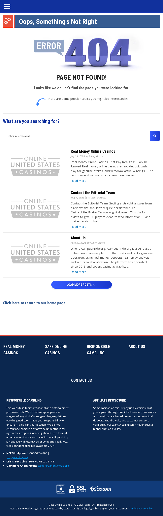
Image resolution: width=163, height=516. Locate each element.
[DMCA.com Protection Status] (60, 489)
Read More (78, 181)
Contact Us (81, 380)
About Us (78, 238)
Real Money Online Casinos (93, 151)
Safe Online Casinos (56, 349)
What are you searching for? (31, 121)
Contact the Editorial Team (93, 192)
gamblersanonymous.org (53, 465)
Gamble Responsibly (140, 508)
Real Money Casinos (14, 349)
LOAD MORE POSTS (79, 284)
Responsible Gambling (98, 349)
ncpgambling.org (17, 457)
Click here (11, 303)
